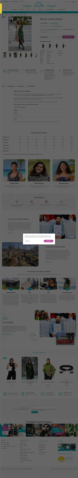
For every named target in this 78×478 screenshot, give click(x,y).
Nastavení (28, 241)
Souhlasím (48, 241)
